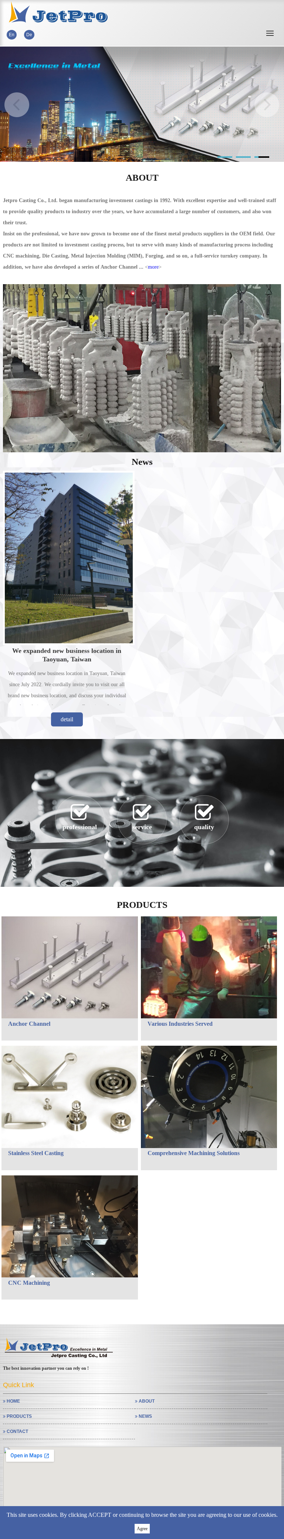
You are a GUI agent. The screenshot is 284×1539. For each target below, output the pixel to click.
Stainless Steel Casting (36, 1153)
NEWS (145, 1416)
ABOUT (146, 1401)
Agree (142, 1528)
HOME (13, 1401)
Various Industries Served (180, 1024)
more (153, 267)
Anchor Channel (29, 1024)
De (29, 34)
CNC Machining (29, 1283)
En (11, 34)
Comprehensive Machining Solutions (194, 1153)
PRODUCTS (19, 1416)
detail (67, 719)
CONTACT (17, 1431)
